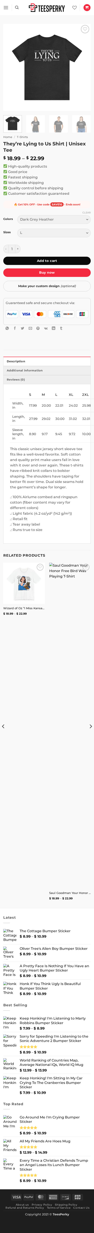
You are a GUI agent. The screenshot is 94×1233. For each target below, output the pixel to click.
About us (22, 1204)
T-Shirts (22, 137)
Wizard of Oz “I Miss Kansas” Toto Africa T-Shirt (24, 608)
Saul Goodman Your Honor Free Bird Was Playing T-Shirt (70, 893)
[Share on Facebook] (14, 328)
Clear (86, 212)
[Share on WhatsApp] (7, 328)
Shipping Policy (66, 1204)
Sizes (7, 232)
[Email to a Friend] (30, 328)
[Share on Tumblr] (61, 328)
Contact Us (81, 1207)
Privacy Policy (42, 1204)
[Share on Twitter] (22, 328)
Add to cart (47, 261)
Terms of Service (59, 1207)
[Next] (83, 67)
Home (7, 137)
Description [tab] (16, 361)
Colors (8, 219)
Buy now (47, 272)
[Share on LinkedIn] (53, 328)
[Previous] (10, 67)
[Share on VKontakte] (45, 328)
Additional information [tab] (25, 370)
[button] (6, 7)
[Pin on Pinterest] (38, 328)
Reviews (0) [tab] (16, 379)
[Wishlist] (74, 7)
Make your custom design (47, 286)
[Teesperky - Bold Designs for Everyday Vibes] (47, 7)
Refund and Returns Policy (24, 1207)
